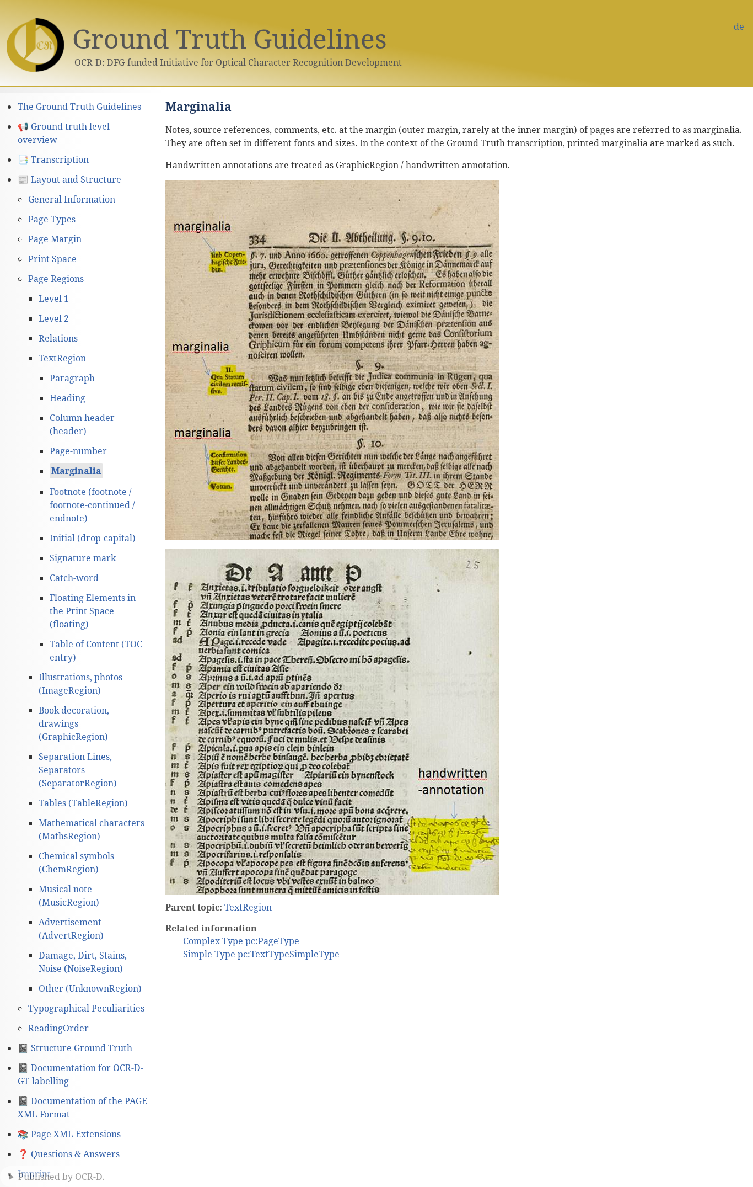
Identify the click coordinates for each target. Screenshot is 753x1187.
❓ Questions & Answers (69, 1154)
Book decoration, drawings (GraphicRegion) (74, 723)
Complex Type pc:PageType (241, 941)
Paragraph (72, 378)
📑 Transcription (53, 159)
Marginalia (76, 471)
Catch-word (74, 578)
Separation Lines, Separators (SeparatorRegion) (78, 769)
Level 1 (54, 298)
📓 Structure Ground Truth (75, 1048)
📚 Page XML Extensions (69, 1134)
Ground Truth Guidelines (229, 38)
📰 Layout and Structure (69, 179)
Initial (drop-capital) (93, 538)
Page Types (52, 219)
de (739, 26)
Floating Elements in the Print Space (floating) (93, 611)
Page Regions (56, 279)
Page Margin (55, 239)
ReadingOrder (58, 1028)
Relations (58, 338)
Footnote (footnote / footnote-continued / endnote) (92, 505)
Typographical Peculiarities (86, 1008)
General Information (71, 199)
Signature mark (83, 558)
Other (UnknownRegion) (90, 988)
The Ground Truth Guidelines (79, 106)
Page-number (78, 451)
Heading (67, 398)
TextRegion (62, 358)
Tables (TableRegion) (83, 803)
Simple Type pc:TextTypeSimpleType (261, 954)
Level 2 (54, 318)
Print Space (52, 259)
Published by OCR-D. (61, 1176)
